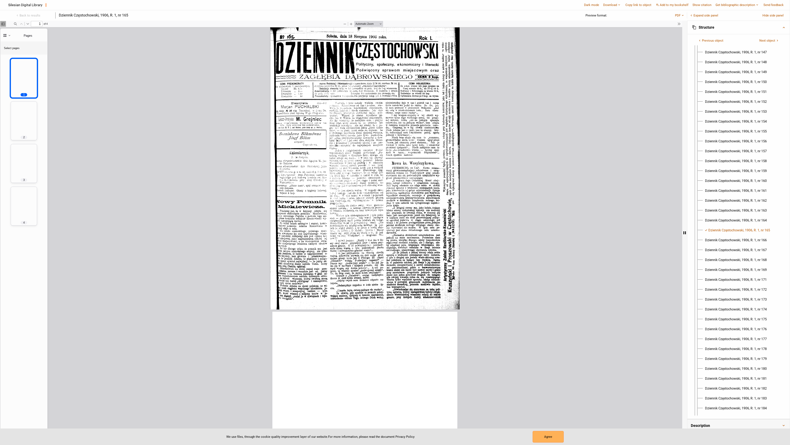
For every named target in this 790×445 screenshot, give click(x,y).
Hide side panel (773, 15)
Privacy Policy (405, 437)
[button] (738, 27)
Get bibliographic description (735, 5)
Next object (767, 40)
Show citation (701, 5)
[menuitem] (736, 52)
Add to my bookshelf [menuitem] (674, 5)
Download (610, 5)
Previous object (712, 40)
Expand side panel (706, 15)
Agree (548, 437)
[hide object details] (684, 233)
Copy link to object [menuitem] (638, 5)
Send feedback (773, 5)
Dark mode (591, 5)
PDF (678, 15)
